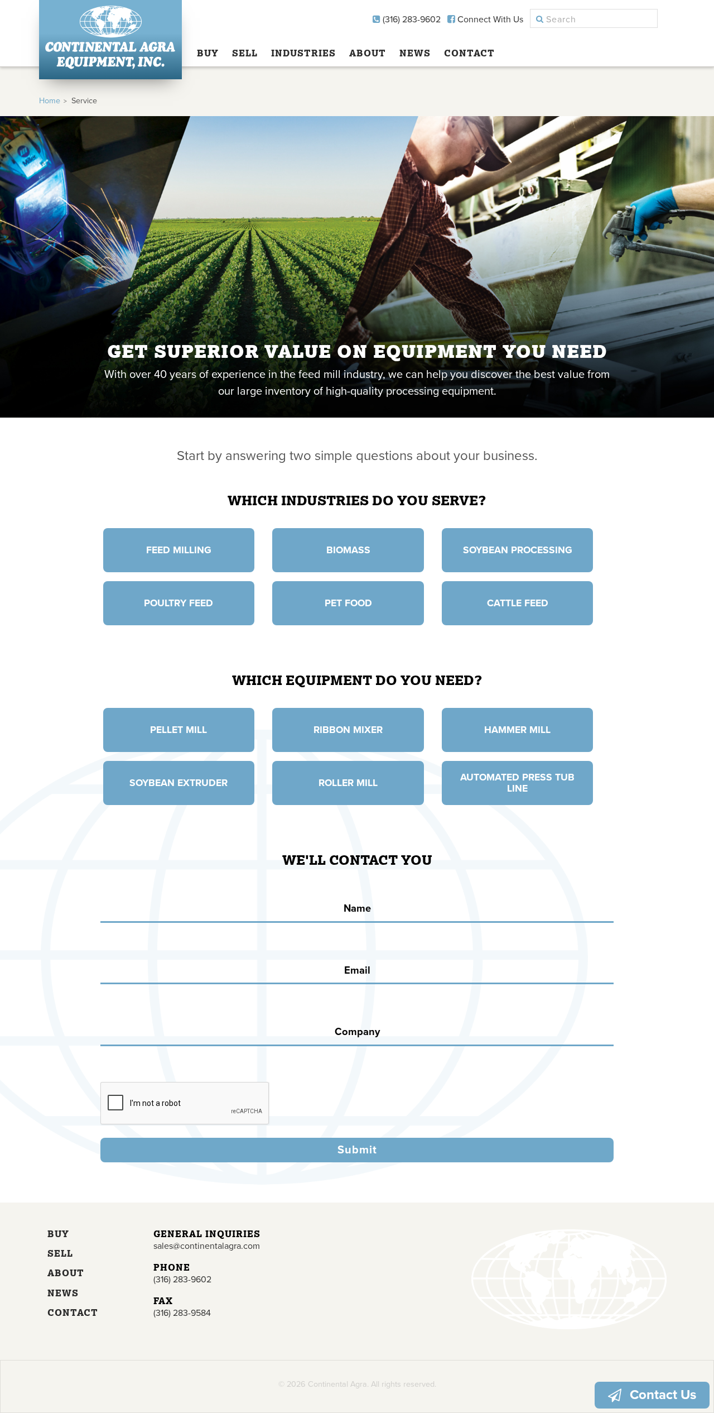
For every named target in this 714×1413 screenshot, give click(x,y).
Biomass (348, 550)
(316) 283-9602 (410, 19)
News (415, 53)
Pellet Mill (178, 730)
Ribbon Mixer (348, 730)
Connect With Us (489, 19)
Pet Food (348, 603)
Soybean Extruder (178, 783)
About (367, 53)
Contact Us (663, 1395)
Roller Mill (348, 783)
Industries (303, 53)
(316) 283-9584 (182, 1313)
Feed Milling (178, 550)
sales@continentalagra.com (206, 1246)
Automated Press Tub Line (517, 783)
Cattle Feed (517, 603)
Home (49, 101)
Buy (208, 53)
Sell (245, 53)
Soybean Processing (517, 550)
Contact (469, 53)
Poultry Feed (178, 603)
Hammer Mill (517, 730)
